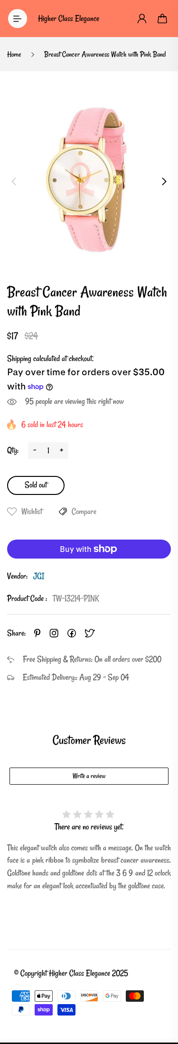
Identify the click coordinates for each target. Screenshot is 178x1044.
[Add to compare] (63, 511)
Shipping (19, 358)
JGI (38, 575)
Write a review (89, 775)
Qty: (13, 450)
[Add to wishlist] (12, 511)
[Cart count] (162, 18)
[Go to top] (161, 996)
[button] (13, 181)
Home (14, 54)
